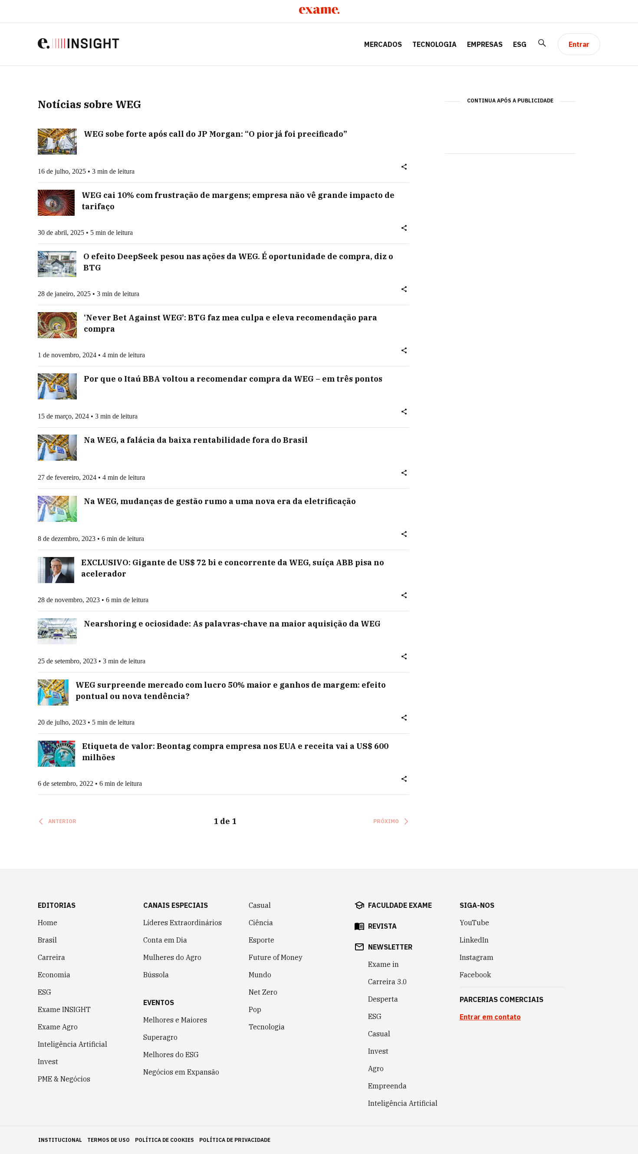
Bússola (156, 974)
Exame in (383, 964)
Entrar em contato (490, 1016)
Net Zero (263, 992)
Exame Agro (58, 1026)
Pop (255, 1009)
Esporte (261, 940)
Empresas (485, 44)
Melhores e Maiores (175, 1020)
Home (47, 922)
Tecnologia (434, 44)
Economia (54, 974)
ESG (519, 44)
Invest (48, 1061)
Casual (260, 905)
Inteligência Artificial (72, 1044)
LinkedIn (474, 940)
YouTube (474, 922)
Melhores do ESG (171, 1054)
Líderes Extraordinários (182, 922)
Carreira (51, 957)
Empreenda (387, 1085)
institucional (60, 1140)
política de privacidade (234, 1140)
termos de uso (108, 1140)
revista (382, 926)
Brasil (47, 940)
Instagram (476, 957)
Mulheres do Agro (172, 957)
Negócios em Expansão (181, 1072)
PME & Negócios (64, 1079)
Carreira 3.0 (387, 981)
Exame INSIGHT (64, 1009)
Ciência (261, 922)
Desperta (383, 999)
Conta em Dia (165, 940)
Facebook (475, 974)
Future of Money (276, 957)
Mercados (383, 44)
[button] (404, 168)
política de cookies (164, 1140)
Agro (376, 1068)
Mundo (260, 974)
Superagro (160, 1037)
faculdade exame (400, 905)
